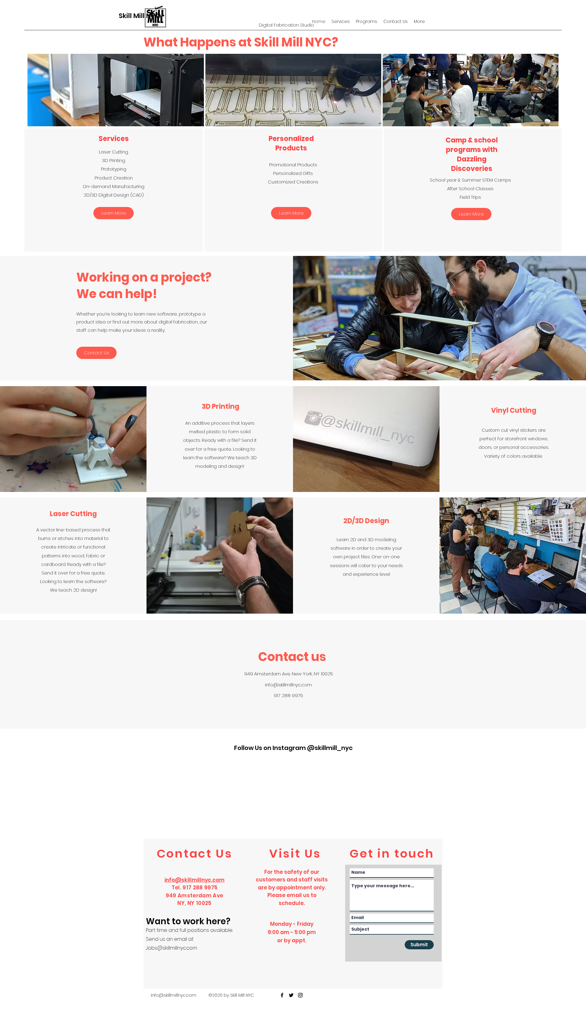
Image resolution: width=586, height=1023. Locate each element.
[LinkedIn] (300, 995)
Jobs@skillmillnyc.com (171, 947)
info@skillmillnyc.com (288, 684)
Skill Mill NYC (140, 15)
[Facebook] (282, 995)
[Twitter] (291, 995)
